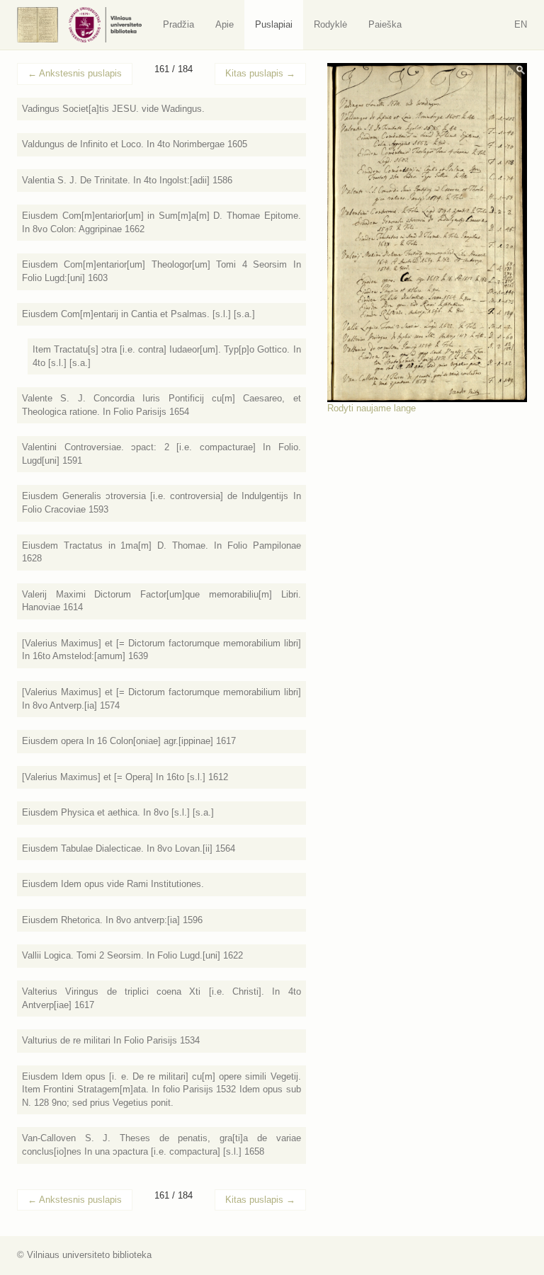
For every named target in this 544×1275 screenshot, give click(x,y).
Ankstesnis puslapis (75, 73)
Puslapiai (274, 24)
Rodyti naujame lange (371, 408)
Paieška (385, 24)
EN (520, 24)
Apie (224, 24)
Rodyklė (330, 24)
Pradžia (178, 24)
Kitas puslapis (260, 73)
